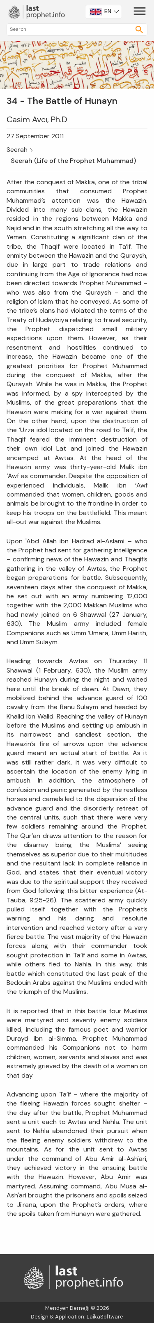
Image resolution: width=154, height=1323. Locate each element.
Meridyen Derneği (67, 1308)
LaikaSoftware (105, 1316)
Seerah (17, 149)
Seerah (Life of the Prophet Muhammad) (73, 160)
